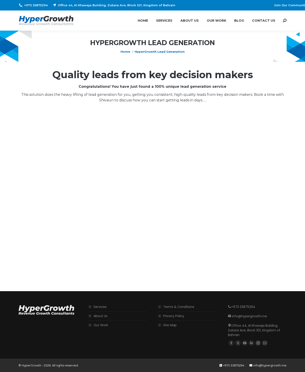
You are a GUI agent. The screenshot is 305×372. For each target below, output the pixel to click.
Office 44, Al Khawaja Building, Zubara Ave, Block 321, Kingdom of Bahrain (116, 5)
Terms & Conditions (178, 307)
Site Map (170, 325)
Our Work (101, 325)
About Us (100, 316)
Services (100, 307)
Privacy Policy (173, 316)
